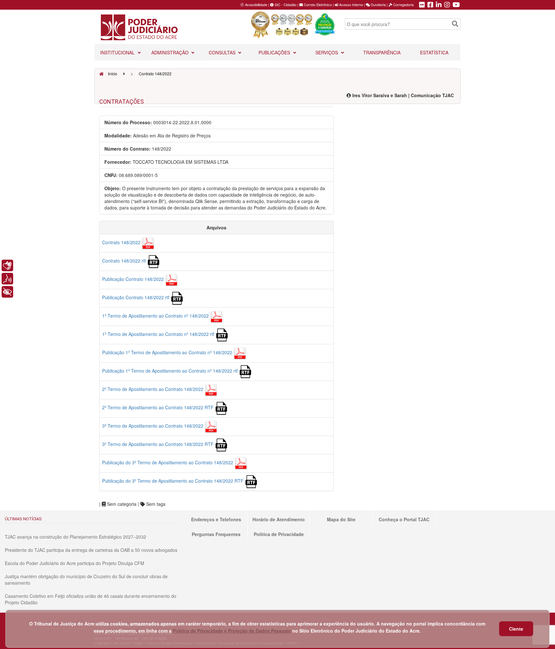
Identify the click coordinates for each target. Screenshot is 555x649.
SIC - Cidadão (285, 4)
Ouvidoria (378, 4)
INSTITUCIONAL (118, 52)
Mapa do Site (341, 519)
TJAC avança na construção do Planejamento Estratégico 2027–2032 (75, 536)
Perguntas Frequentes (216, 534)
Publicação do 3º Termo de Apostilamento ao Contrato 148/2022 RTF (173, 480)
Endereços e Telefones (216, 519)
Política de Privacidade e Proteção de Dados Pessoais (232, 630)
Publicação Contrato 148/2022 (133, 279)
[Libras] (7, 265)
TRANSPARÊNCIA (382, 52)
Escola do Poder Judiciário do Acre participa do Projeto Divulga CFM (74, 563)
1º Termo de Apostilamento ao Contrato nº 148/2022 (156, 315)
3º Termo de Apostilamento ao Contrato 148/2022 (153, 425)
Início (112, 73)
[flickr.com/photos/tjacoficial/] (422, 5)
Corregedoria (403, 4)
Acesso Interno (350, 4)
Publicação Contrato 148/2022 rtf (136, 297)
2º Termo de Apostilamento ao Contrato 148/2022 (153, 389)
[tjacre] (438, 5)
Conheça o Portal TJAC (404, 519)
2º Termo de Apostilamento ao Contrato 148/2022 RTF (158, 407)
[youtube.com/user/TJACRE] (456, 5)
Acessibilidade (256, 4)
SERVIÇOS (327, 52)
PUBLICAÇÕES (275, 52)
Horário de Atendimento (278, 519)
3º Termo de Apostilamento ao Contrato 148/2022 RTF (158, 444)
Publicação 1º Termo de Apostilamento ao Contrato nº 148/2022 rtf (170, 370)
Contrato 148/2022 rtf (124, 260)
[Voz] (7, 278)
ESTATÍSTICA (434, 52)
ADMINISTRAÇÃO (170, 52)
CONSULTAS (223, 52)
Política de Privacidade (279, 534)
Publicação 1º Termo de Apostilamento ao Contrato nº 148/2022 (167, 352)
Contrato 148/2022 (122, 242)
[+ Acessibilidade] (7, 292)
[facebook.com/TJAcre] (430, 5)
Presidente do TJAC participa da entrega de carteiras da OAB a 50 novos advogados (91, 550)
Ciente (516, 629)
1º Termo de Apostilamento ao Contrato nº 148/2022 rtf (159, 334)
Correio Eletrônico (317, 4)
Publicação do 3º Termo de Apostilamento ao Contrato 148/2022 (168, 462)
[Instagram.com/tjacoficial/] (447, 5)
